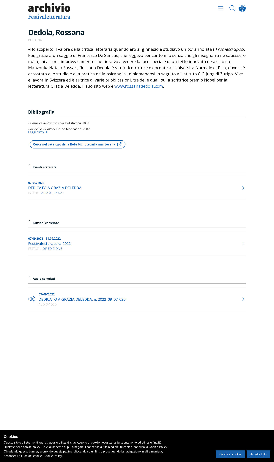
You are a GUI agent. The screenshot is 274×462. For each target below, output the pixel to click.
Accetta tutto (258, 454)
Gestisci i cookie (230, 454)
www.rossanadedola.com (138, 86)
